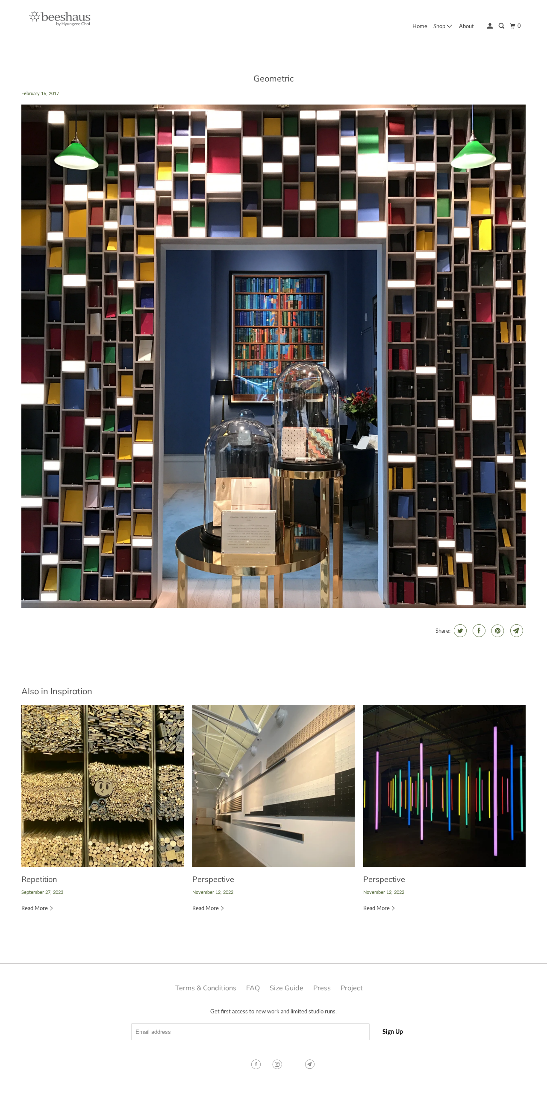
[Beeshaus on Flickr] (294, 1064)
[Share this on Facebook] (478, 630)
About (466, 26)
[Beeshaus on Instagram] (278, 1064)
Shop (440, 26)
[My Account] (490, 26)
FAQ (253, 988)
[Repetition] (102, 786)
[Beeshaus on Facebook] (256, 1064)
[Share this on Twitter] (459, 630)
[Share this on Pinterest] (496, 630)
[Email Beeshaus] (310, 1064)
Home (419, 26)
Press (322, 988)
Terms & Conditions (205, 988)
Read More (35, 908)
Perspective (213, 879)
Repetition (39, 879)
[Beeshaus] (59, 20)
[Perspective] (273, 786)
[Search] (502, 26)
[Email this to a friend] (515, 630)
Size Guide (286, 988)
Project (352, 988)
